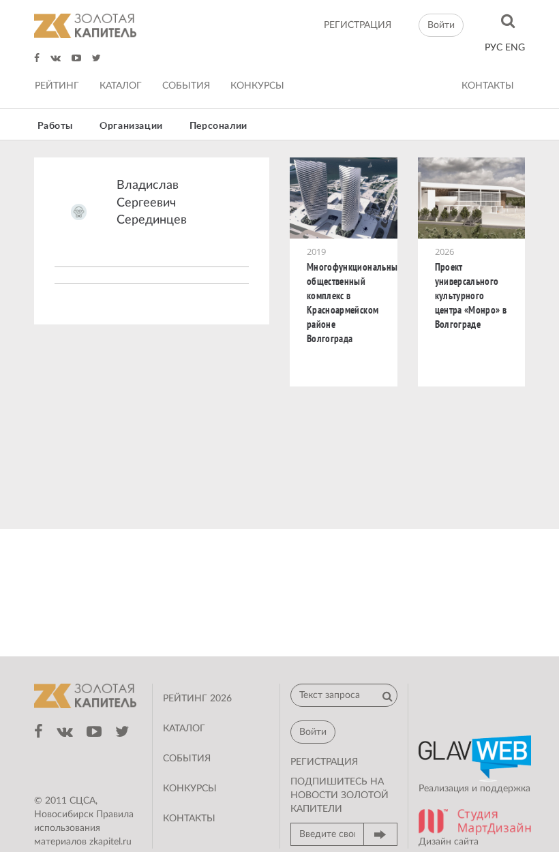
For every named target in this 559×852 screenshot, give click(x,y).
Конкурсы (257, 86)
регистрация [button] (324, 762)
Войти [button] (441, 25)
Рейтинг (57, 86)
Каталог (121, 86)
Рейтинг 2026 (197, 698)
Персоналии (218, 126)
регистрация (357, 25)
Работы (55, 126)
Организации (131, 126)
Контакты (488, 86)
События (186, 86)
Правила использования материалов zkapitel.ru (84, 828)
